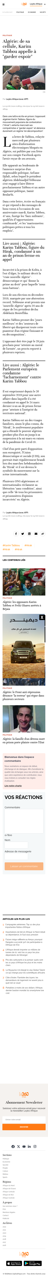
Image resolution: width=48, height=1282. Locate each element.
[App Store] (14, 1263)
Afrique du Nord (9, 1185)
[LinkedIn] (29, 1146)
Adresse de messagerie (18, 851)
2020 (4, 1233)
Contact (6, 1215)
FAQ (4, 1209)
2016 (4, 1245)
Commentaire (12, 807)
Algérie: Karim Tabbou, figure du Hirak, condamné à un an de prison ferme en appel (23, 251)
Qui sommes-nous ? (10, 1206)
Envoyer (24, 1127)
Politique (20, 12)
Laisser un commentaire (24, 866)
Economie (32, 12)
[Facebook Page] (13, 1146)
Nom (7, 840)
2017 (4, 1242)
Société (43, 12)
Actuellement (7, 12)
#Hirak (28, 545)
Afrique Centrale (9, 1192)
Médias (5, 1174)
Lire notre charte (13, 786)
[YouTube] (24, 1146)
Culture (5, 1171)
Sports (5, 1177)
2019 (4, 1236)
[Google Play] (33, 1263)
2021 (4, 1230)
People (5, 1168)
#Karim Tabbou (11, 545)
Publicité (6, 1218)
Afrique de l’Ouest (9, 1189)
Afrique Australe (9, 1198)
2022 (4, 1227)
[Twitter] (18, 1146)
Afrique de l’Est (8, 1195)
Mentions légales (9, 1212)
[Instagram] (35, 1146)
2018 (4, 1239)
